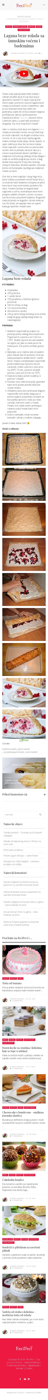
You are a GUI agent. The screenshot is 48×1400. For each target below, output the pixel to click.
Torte (20, 978)
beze (41, 129)
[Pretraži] (40, 815)
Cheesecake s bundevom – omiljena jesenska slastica (23, 1114)
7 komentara (17, 1136)
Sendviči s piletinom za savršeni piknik (21, 1248)
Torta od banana (12, 983)
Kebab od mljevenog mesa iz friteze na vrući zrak (22, 843)
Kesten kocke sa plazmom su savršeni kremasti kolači (21, 883)
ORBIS (38, 1392)
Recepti (21, 17)
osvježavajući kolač (14, 752)
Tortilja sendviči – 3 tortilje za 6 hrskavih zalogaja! (23, 834)
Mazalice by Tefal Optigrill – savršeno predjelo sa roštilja (21, 863)
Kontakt (19, 1368)
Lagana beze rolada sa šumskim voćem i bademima (25, 20)
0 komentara (17, 1069)
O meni (29, 1368)
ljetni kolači (24, 749)
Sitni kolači (30, 1040)
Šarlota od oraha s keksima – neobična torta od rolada (19, 1313)
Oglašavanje (34, 1365)
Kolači (28, 17)
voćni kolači (31, 752)
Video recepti (23, 30)
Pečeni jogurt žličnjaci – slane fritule (21, 855)
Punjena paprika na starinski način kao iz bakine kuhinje (21, 923)
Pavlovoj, (23, 117)
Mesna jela (7, 1239)
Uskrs (38, 26)
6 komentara (17, 1200)
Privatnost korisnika (16, 1365)
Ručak (24, 1239)
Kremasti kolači (20, 26)
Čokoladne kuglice (13, 1179)
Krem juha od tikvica (13, 850)
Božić (5, 1040)
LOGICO (20, 1392)
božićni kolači (9, 749)
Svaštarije (33, 1239)
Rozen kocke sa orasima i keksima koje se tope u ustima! (22, 1049)
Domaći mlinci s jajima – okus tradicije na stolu (23, 903)
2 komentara (17, 1001)
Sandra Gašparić (12, 882)
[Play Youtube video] (24, 73)
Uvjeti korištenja (31, 1362)
